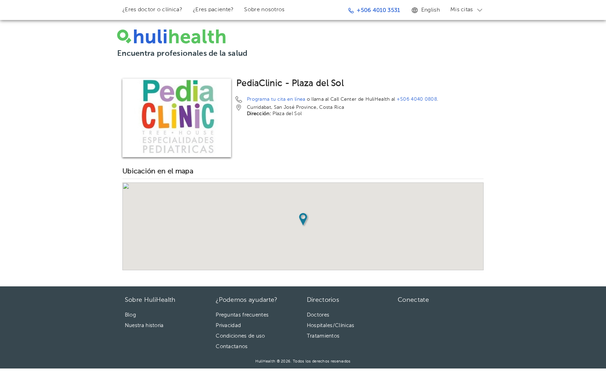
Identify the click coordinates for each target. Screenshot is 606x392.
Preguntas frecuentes (242, 315)
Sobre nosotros (264, 10)
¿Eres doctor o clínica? (152, 10)
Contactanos (232, 346)
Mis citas (461, 10)
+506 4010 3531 (378, 10)
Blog (130, 315)
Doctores (318, 315)
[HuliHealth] (171, 36)
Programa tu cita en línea (276, 99)
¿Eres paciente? (213, 10)
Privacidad (228, 325)
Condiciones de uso (240, 336)
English (430, 10)
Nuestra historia (144, 325)
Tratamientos (323, 336)
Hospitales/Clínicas (331, 325)
